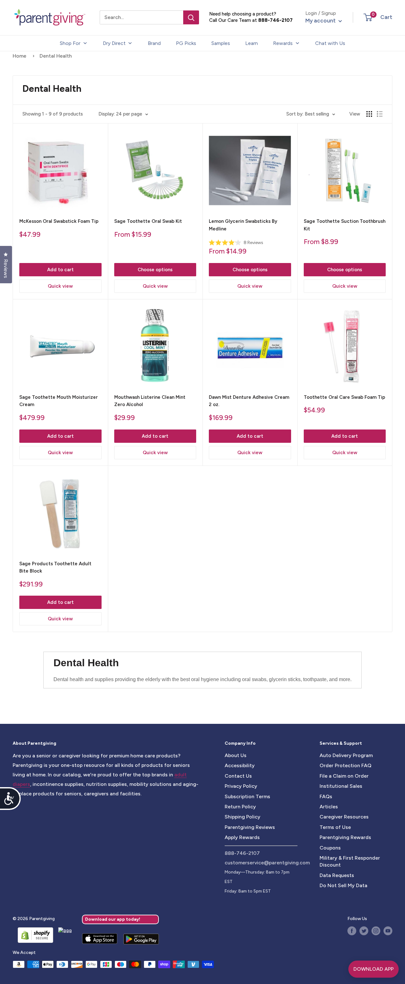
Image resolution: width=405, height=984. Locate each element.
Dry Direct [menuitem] (114, 43)
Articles (329, 807)
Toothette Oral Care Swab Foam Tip (344, 397)
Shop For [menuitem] (70, 43)
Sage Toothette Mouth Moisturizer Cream (58, 400)
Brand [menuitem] (154, 43)
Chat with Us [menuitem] (330, 43)
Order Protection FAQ (345, 765)
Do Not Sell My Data (343, 885)
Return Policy (240, 807)
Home (19, 56)
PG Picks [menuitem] (186, 43)
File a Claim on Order (344, 776)
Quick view (60, 286)
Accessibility (240, 765)
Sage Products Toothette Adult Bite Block (55, 567)
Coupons (330, 848)
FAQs (326, 796)
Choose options (155, 270)
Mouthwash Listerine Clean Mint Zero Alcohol (149, 400)
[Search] (191, 17)
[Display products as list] (380, 114)
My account (321, 20)
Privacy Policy (241, 786)
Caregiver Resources (344, 817)
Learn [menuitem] (251, 43)
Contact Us (238, 776)
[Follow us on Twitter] (363, 930)
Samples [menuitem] (220, 43)
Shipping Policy (242, 817)
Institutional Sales (341, 786)
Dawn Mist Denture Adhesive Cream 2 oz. (249, 400)
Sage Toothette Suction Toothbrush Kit (344, 224)
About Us (235, 755)
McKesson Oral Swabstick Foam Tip (58, 221)
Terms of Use (335, 827)
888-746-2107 (275, 20)
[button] (368, 17)
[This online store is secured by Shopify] (33, 935)
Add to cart (60, 270)
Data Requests (337, 875)
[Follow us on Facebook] (351, 930)
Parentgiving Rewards (345, 837)
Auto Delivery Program (346, 755)
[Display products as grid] (369, 114)
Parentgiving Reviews (250, 827)
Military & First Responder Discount (350, 861)
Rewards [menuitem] (283, 43)
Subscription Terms (247, 796)
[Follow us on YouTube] (387, 930)
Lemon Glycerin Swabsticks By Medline (243, 224)
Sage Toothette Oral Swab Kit (148, 221)
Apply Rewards (242, 837)
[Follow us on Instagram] (375, 930)
